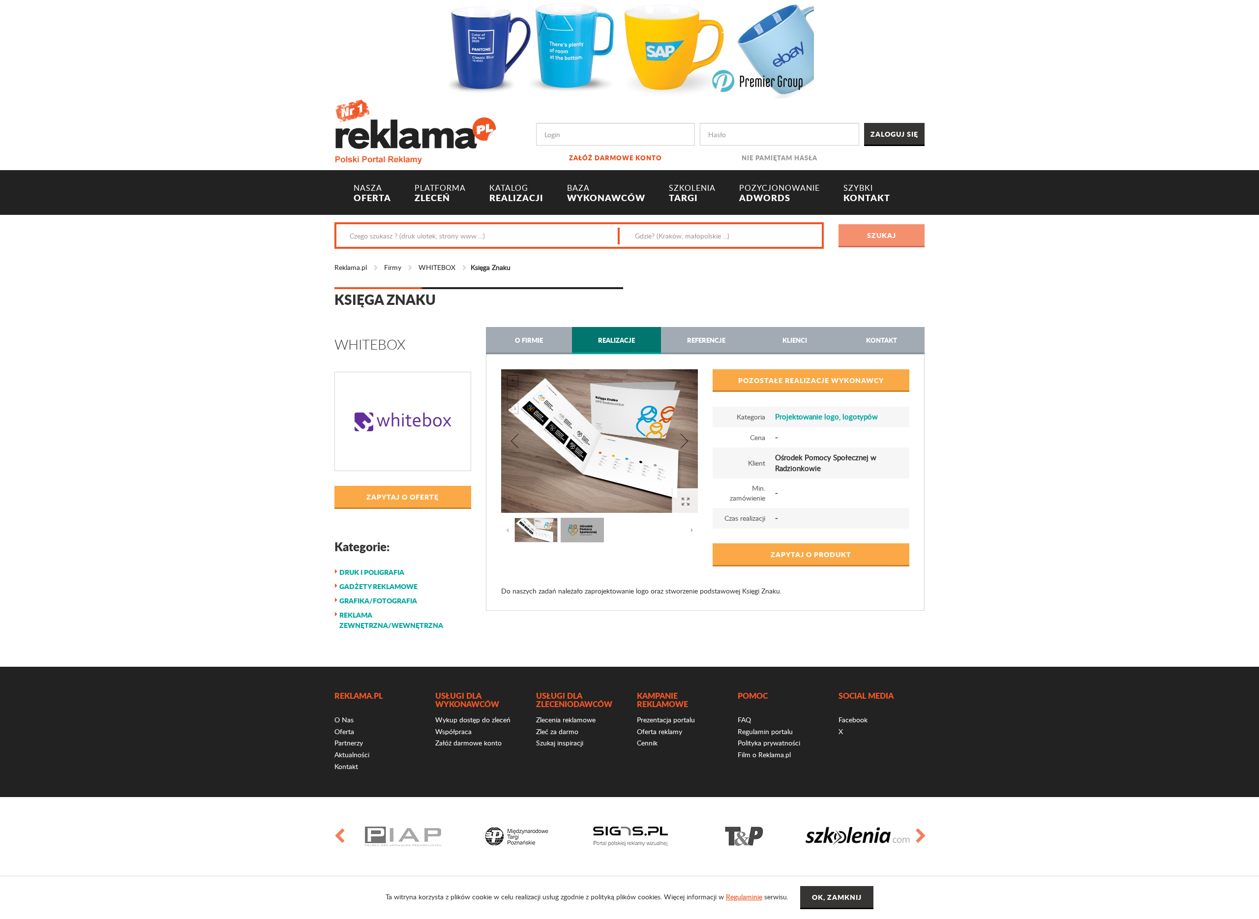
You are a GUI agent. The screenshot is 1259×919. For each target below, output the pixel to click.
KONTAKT (866, 193)
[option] (403, 836)
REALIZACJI (516, 193)
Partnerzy (348, 742)
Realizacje (616, 340)
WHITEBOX (437, 267)
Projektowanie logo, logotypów (826, 416)
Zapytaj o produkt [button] (811, 554)
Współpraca (453, 731)
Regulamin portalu (765, 731)
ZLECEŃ (440, 193)
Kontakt (881, 340)
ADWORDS (779, 193)
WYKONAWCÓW (606, 193)
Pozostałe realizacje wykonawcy (811, 380)
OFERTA (372, 193)
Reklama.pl (350, 267)
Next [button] (920, 836)
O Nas (344, 719)
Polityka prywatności (769, 742)
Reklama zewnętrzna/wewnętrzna (391, 620)
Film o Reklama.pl (764, 754)
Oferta (344, 731)
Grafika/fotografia (378, 600)
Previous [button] (339, 836)
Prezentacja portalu (666, 719)
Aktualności (351, 754)
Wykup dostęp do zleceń (472, 719)
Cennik (647, 742)
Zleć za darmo (557, 731)
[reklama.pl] (415, 130)
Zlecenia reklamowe (566, 719)
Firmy (392, 267)
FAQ (744, 719)
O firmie (529, 340)
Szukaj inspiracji (559, 742)
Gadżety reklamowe (378, 586)
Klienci (794, 340)
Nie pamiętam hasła (779, 157)
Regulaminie (744, 896)
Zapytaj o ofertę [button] (402, 497)
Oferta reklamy (659, 731)
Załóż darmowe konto (615, 157)
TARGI (692, 193)
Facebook (853, 719)
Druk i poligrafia (371, 572)
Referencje (706, 340)
